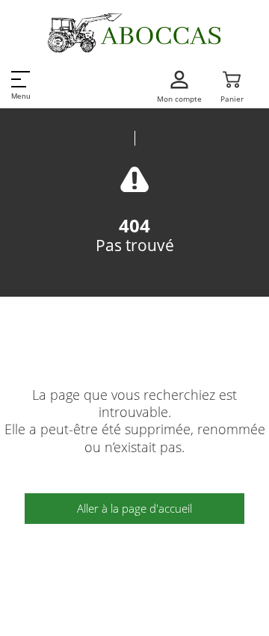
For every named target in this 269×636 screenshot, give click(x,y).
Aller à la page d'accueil (134, 508)
